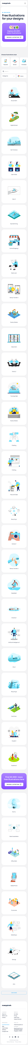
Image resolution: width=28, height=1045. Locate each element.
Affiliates (4, 1029)
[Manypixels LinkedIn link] (12, 1037)
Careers (4, 1017)
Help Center (16, 1017)
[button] (25, 3)
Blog (3, 1026)
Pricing (15, 1015)
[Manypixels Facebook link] (10, 1037)
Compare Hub (5, 1031)
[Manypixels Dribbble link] (18, 1037)
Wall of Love (4, 1015)
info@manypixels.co (18, 1024)
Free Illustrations (5, 1024)
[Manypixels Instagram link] (15, 1037)
